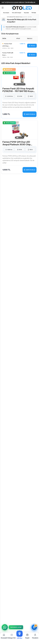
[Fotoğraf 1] (16, 84)
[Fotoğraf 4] (22, 137)
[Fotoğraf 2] (18, 84)
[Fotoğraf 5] (22, 84)
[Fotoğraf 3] (19, 84)
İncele (33, 45)
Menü (3, 8)
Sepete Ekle (30, 114)
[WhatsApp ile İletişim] (5, 627)
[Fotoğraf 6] (23, 84)
